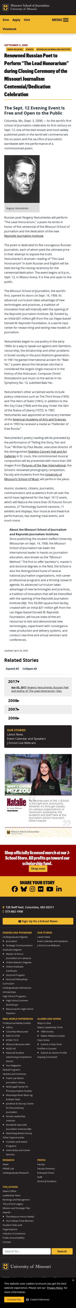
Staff (39, 1177)
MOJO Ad (11, 1048)
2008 (12, 700)
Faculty (41, 1164)
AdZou (9, 1027)
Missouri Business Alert (18, 1044)
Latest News (15, 734)
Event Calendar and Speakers (26, 739)
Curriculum (8, 983)
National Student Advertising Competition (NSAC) (19, 1057)
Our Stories (44, 932)
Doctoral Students (46, 1181)
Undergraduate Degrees (15, 936)
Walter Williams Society (53, 1035)
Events (29, 49)
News (5, 1164)
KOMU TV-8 (12, 1040)
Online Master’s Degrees (18, 962)
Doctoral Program (15, 975)
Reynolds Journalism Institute (53, 49)
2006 (12, 718)
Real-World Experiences (18, 1018)
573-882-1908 (14, 911)
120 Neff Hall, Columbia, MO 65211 (29, 907)
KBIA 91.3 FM (13, 1035)
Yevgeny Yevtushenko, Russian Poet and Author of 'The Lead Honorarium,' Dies (40, 689)
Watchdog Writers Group (19, 1133)
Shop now (38, 869)
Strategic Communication (19, 945)
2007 (12, 709)
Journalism (11, 941)
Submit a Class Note (51, 1044)
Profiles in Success (46, 1048)
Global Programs (11, 1069)
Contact (7, 1242)
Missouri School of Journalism (29, 6)
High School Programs (14, 996)
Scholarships (9, 992)
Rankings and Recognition (16, 1199)
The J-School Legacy (13, 1203)
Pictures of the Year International (44, 465)
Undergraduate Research (16, 1172)
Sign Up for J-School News (39, 921)
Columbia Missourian (17, 1031)
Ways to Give (44, 1023)
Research (8, 1160)
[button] (37, 1299)
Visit (27, 20)
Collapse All (30, 668)
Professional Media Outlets (17, 1023)
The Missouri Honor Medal (20, 1216)
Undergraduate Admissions (17, 987)
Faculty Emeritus (46, 1168)
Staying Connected (47, 1057)
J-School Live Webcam (21, 743)
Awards (6, 1212)
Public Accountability (14, 1237)
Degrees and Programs (17, 932)
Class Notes (43, 1040)
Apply (16, 20)
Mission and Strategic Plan (16, 1208)
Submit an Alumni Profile (54, 1052)
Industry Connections (14, 1233)
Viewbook (9, 29)
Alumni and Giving (49, 1018)
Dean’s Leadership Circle (50, 1027)
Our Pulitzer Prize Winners (19, 1220)
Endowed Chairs (45, 1172)
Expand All (12, 668)
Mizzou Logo (5, 7)
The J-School (10, 1186)
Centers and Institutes (14, 1073)
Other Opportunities (13, 1137)
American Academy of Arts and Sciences (39, 419)
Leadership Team (12, 1195)
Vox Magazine (13, 1065)
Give (6, 20)
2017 (12, 681)
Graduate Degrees (12, 949)
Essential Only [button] (14, 1299)
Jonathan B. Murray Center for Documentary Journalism (20, 1108)
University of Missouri (23, 9)
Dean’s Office (9, 1191)
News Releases (15, 49)
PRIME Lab (8, 1168)
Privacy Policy (55, 1287)
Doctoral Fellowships (17, 979)
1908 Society (47, 1031)
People (41, 1160)
